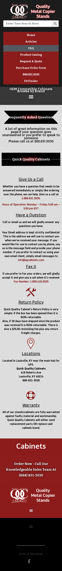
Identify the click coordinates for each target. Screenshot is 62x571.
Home (31, 35)
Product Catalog (31, 54)
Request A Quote (31, 61)
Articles (31, 41)
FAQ (31, 48)
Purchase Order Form (31, 67)
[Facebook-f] (29, 561)
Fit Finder (31, 81)
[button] (31, 97)
